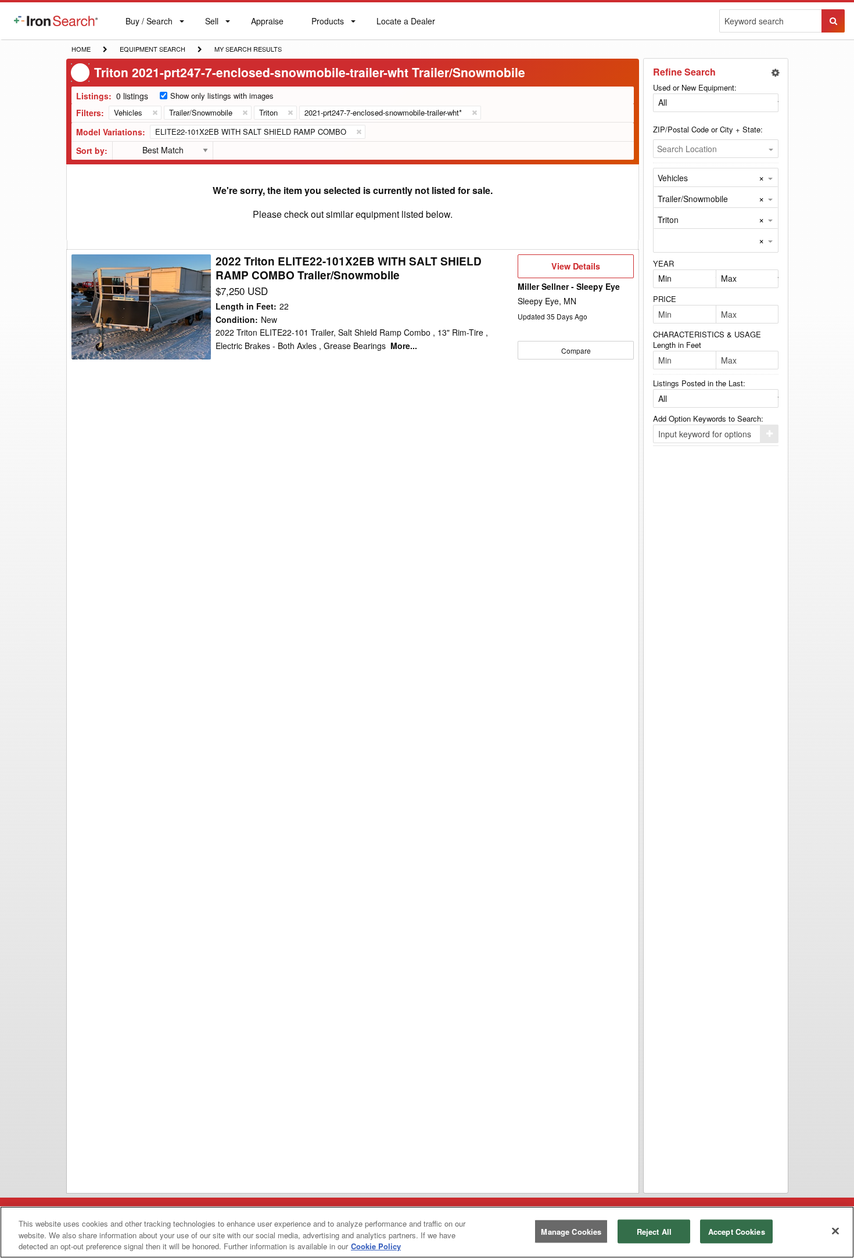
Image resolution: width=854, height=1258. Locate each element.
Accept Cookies (736, 1231)
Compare (576, 350)
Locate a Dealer (405, 27)
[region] (427, 1232)
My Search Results (248, 50)
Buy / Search (149, 27)
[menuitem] (56, 20)
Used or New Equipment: (695, 87)
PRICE (664, 299)
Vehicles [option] (673, 178)
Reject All (654, 1231)
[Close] (835, 1230)
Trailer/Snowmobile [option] (693, 198)
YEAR (663, 263)
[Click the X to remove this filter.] (155, 112)
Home (81, 48)
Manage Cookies (571, 1231)
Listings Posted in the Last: (699, 383)
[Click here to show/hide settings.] (776, 72)
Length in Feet (677, 344)
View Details (575, 269)
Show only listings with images (222, 95)
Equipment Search (152, 50)
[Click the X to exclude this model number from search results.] (358, 131)
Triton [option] (668, 219)
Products (327, 23)
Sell (211, 23)
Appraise (267, 23)
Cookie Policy (376, 1246)
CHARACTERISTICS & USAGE (707, 334)
